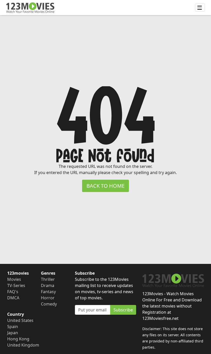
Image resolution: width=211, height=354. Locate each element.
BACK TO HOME (105, 185)
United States (20, 320)
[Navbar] (200, 8)
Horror (48, 298)
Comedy (49, 304)
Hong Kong (18, 339)
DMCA (13, 298)
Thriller (48, 279)
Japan (12, 333)
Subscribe (123, 310)
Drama (47, 285)
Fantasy (48, 291)
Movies (14, 279)
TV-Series (16, 285)
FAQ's (12, 291)
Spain (12, 326)
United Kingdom (23, 345)
